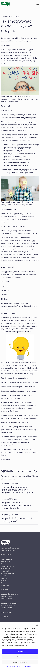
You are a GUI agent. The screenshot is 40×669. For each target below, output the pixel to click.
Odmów (20, 657)
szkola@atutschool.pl (8, 605)
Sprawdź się (5, 585)
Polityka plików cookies (13, 666)
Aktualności (4, 578)
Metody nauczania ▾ (7, 566)
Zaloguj (3, 583)
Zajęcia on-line (5, 561)
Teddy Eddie (7, 568)
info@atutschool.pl (7, 596)
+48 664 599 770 (6, 608)
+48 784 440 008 (6, 599)
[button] (37, 624)
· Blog (16, 17)
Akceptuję (20, 651)
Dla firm (3, 576)
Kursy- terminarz (6, 559)
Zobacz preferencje (20, 662)
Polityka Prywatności (26, 666)
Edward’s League (8, 573)
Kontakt (3, 580)
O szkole (4, 564)
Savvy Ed (6, 571)
